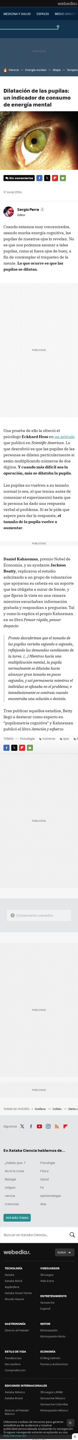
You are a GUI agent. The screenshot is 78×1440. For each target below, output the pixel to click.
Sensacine (47, 1302)
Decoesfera (13, 1364)
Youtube (39, 1125)
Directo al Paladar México (17, 1412)
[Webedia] (68, 3)
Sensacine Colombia (54, 1404)
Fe (42, 1187)
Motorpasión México (54, 1410)
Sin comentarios (21, 178)
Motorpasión (49, 1330)
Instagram (48, 1125)
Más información (14, 1435)
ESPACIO (43, 13)
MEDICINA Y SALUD (17, 13)
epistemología (50, 1195)
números (48, 738)
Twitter (47, 178)
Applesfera (12, 1287)
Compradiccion (15, 1370)
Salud (44, 1179)
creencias (12, 1204)
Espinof (45, 1308)
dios (43, 1204)
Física (44, 1171)
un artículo (65, 436)
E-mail (63, 178)
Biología (10, 1179)
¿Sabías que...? (15, 1162)
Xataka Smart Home (18, 1293)
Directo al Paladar (17, 1330)
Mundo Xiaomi (14, 1299)
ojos (66, 738)
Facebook (39, 178)
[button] (30, 209)
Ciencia (14, 70)
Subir (61, 1252)
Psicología (27, 738)
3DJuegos (47, 1275)
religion (10, 1187)
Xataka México (15, 1392)
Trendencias (13, 1358)
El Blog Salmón (50, 1358)
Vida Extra (47, 1281)
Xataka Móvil (13, 1281)
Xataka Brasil (14, 1398)
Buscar (72, 1235)
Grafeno (40, 1109)
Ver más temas (17, 1218)
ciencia (10, 1195)
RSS (56, 1125)
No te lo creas (14, 1171)
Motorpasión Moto (52, 1336)
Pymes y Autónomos (54, 1364)
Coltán (57, 1109)
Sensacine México (52, 1398)
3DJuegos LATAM (51, 1392)
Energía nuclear (36, 70)
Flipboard (55, 178)
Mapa (57, 70)
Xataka (9, 1275)
